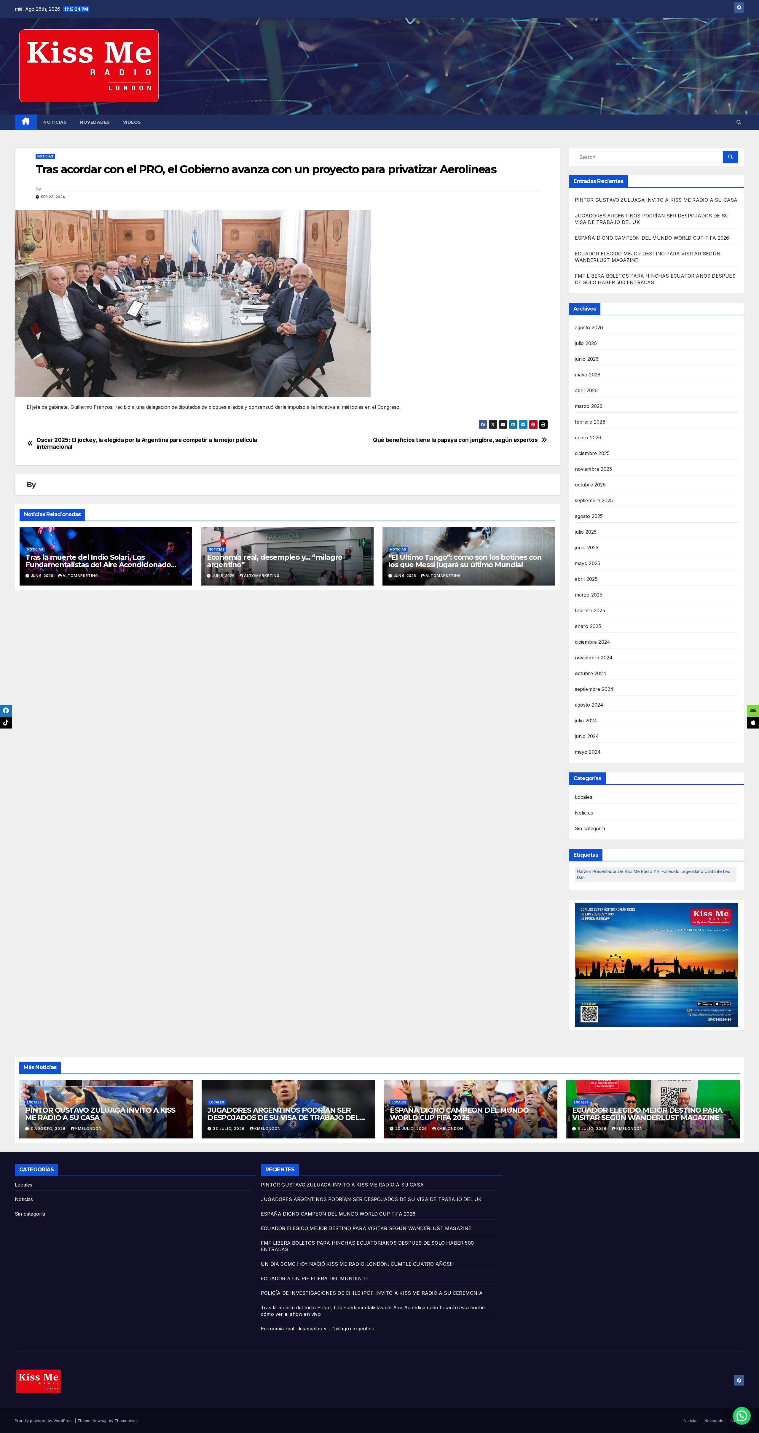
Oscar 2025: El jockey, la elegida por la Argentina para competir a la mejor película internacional (146, 443)
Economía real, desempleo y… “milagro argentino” (274, 561)
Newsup (100, 1420)
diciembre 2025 (592, 453)
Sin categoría (590, 828)
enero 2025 (588, 626)
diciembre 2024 (592, 642)
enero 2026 (588, 437)
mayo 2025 (587, 563)
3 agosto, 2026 (49, 1128)
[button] (739, 122)
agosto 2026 (589, 327)
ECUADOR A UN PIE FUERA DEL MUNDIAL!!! (314, 1278)
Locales (583, 797)
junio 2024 (587, 736)
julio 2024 (586, 720)
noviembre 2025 (593, 469)
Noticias (55, 122)
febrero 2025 (590, 610)
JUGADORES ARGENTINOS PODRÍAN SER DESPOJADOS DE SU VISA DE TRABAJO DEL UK (283, 1117)
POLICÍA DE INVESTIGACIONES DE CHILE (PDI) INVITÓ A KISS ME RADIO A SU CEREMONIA (372, 1293)
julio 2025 (586, 532)
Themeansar (126, 1420)
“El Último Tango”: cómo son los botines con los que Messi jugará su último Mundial (465, 561)
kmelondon (88, 1128)
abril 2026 (586, 390)
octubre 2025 (590, 485)
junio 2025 (587, 548)
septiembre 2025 (594, 500)
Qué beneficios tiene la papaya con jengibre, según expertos (455, 440)
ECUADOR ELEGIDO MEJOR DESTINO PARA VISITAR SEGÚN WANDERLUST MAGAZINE (647, 1114)
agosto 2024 (589, 705)
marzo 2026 (589, 406)
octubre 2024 (590, 673)
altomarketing (80, 575)
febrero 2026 (590, 422)
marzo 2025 (588, 595)
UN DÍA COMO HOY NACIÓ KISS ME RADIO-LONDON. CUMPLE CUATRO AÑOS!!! (357, 1264)
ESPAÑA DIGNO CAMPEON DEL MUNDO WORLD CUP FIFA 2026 (652, 238)
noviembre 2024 (594, 658)
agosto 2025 (589, 516)
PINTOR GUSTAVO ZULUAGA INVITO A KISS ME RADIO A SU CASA (656, 200)
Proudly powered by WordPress (45, 1420)
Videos (132, 122)
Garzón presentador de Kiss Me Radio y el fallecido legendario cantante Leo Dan (654, 874)
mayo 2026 (588, 375)
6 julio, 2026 (593, 1128)
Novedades (95, 122)
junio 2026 (587, 359)
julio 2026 (586, 343)
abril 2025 (586, 579)
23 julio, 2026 (229, 1128)
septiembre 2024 (594, 689)
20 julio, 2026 (411, 1128)
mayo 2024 (588, 752)
